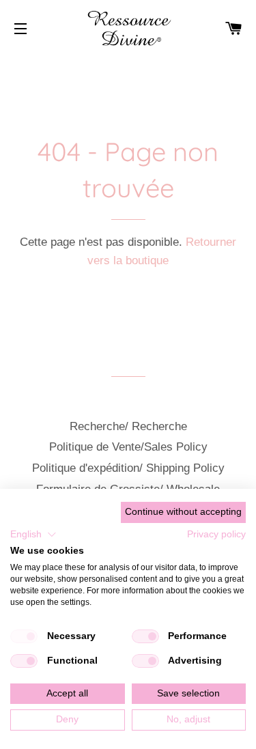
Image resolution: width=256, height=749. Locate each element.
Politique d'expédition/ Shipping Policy (128, 468)
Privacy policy (216, 534)
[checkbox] (24, 636)
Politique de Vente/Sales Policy (128, 446)
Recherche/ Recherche (128, 426)
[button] (33, 534)
